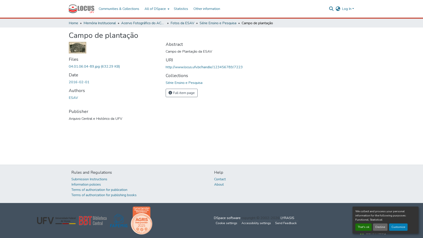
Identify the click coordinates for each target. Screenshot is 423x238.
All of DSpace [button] (155, 8)
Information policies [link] (86, 184)
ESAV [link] (73, 97)
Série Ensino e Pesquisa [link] (218, 23)
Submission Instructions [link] (89, 179)
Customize (398, 227)
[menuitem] (156, 9)
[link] (114, 66)
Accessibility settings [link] (256, 223)
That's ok (363, 227)
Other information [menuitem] (206, 8)
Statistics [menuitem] (181, 8)
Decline (380, 227)
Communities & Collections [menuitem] (119, 8)
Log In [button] (347, 8)
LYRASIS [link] (287, 218)
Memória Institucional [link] (99, 23)
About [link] (219, 184)
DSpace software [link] (227, 218)
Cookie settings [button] (226, 223)
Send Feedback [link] (286, 223)
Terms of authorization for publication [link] (99, 189)
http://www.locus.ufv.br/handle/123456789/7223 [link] (204, 67)
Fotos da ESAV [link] (182, 23)
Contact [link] (220, 179)
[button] (81, 8)
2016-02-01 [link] (79, 82)
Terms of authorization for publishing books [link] (104, 195)
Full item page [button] (183, 92)
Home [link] (73, 23)
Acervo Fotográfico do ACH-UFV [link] (143, 23)
